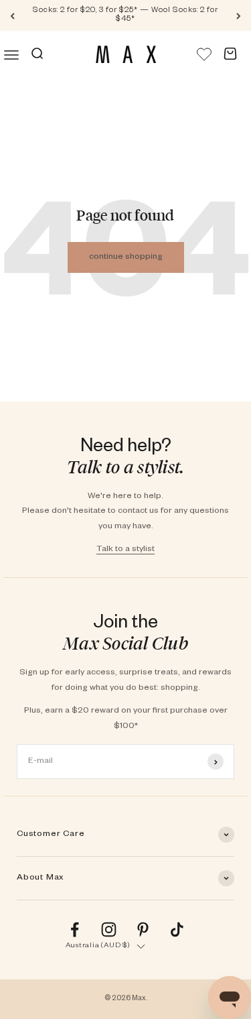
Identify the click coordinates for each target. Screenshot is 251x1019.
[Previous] (12, 15)
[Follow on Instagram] (109, 929)
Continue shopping (126, 257)
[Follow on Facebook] (75, 929)
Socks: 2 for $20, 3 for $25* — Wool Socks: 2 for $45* (125, 15)
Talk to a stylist (125, 549)
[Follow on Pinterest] (143, 929)
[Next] (238, 15)
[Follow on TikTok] (177, 929)
